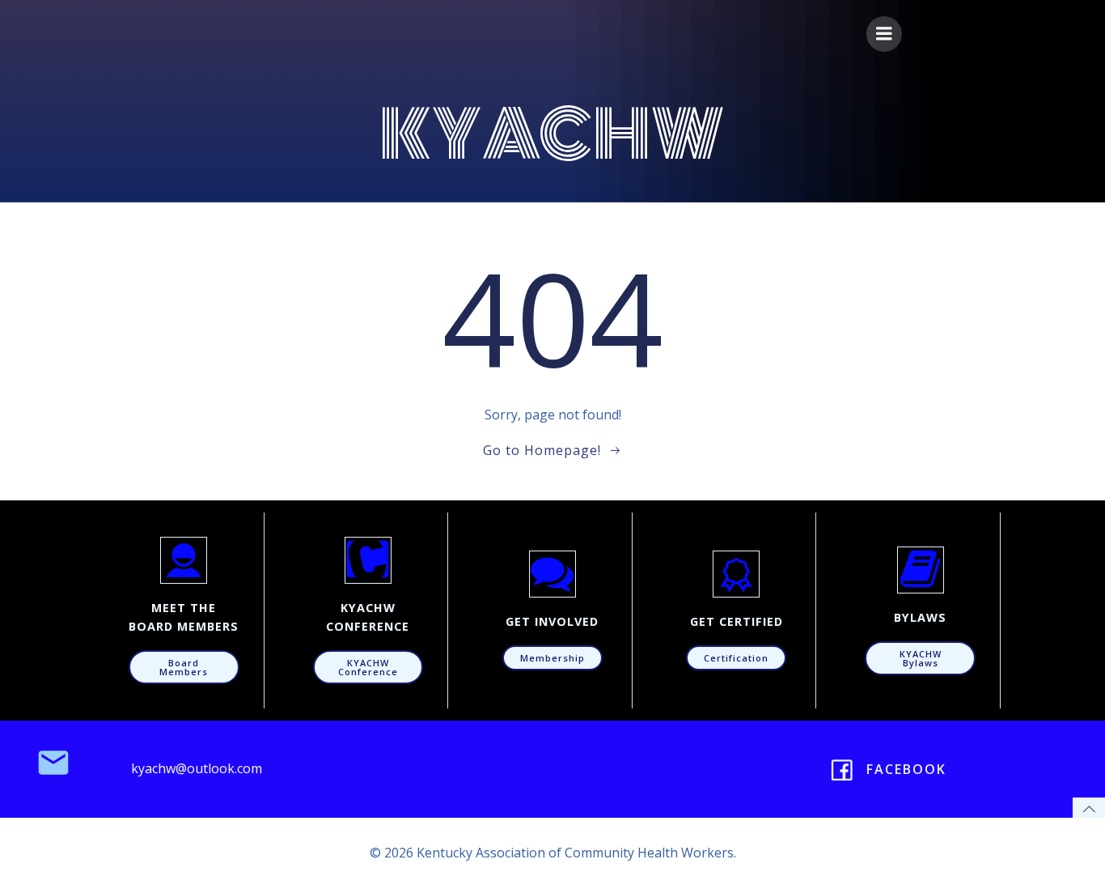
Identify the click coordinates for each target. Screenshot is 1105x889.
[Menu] (884, 34)
